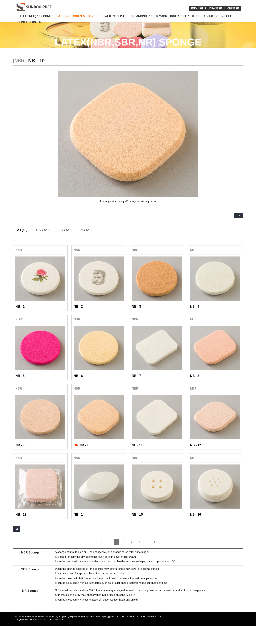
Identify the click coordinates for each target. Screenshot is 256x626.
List (238, 215)
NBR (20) (43, 230)
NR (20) (86, 230)
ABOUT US (211, 16)
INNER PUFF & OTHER (185, 16)
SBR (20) (65, 230)
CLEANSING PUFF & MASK (149, 16)
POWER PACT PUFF (114, 16)
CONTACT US (27, 22)
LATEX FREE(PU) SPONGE (35, 16)
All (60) (22, 230)
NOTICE (226, 16)
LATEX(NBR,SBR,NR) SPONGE (76, 16)
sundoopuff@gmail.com (108, 616)
